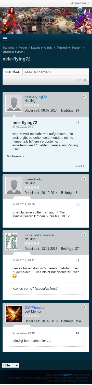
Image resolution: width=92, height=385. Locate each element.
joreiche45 (33, 179)
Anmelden (79, 3)
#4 (77, 333)
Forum (23, 47)
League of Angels (41, 47)
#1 (77, 122)
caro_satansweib (39, 235)
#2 (77, 205)
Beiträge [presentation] (12, 71)
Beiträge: (67, 110)
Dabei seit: (32, 110)
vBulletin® (66, 374)
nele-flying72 (35, 97)
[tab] (13, 71)
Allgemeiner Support (69, 47)
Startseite (8, 47)
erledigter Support (13, 51)
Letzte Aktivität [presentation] (38, 71)
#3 (77, 261)
